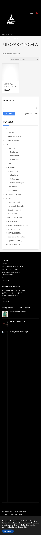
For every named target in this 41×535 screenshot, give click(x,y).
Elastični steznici (14, 210)
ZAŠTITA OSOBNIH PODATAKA (12, 293)
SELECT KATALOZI (8, 275)
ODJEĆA (9, 129)
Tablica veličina (13, 214)
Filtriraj (9, 113)
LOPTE (8, 144)
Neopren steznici (14, 202)
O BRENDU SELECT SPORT (10, 269)
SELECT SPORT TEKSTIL (18, 311)
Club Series (14, 156)
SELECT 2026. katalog (17, 321)
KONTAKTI (5, 280)
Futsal (10, 163)
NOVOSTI (5, 278)
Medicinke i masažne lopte (18, 225)
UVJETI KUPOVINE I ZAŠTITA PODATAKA (15, 290)
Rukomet (11, 167)
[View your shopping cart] (37, 14)
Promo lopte (12, 190)
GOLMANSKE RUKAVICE (14, 194)
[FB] (3, 3)
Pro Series (14, 152)
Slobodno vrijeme (14, 136)
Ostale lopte (14, 160)
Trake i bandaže (14, 229)
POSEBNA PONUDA (13, 245)
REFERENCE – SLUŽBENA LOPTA (12, 272)
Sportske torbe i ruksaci (17, 237)
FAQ (3, 299)
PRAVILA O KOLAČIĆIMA (10, 296)
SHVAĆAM (7, 531)
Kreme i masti (13, 221)
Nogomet (11, 148)
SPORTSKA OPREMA (13, 233)
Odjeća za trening (12, 140)
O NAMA (5, 263)
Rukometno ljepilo (17, 183)
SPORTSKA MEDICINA (14, 217)
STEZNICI (9, 198)
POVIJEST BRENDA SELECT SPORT (13, 266)
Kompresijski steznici (16, 206)
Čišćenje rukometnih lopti (19, 332)
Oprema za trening (15, 241)
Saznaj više (22, 527)
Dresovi (11, 133)
